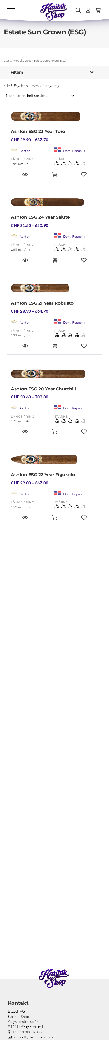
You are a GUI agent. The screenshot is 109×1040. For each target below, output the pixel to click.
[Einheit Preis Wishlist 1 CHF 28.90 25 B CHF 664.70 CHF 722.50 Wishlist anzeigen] (83, 348)
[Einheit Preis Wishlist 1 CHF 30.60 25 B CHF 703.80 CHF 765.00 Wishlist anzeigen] (83, 434)
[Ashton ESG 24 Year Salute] (54, 203)
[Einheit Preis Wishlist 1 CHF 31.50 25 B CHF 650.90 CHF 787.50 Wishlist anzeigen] (83, 262)
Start (7, 61)
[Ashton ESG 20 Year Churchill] (54, 375)
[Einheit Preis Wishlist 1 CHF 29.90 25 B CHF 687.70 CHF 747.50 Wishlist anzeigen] (83, 176)
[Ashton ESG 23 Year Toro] (54, 118)
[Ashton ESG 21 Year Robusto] (54, 289)
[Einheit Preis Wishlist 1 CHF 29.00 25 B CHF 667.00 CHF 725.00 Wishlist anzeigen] (83, 520)
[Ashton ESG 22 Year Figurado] (54, 461)
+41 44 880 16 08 (27, 1031)
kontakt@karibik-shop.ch (32, 1037)
